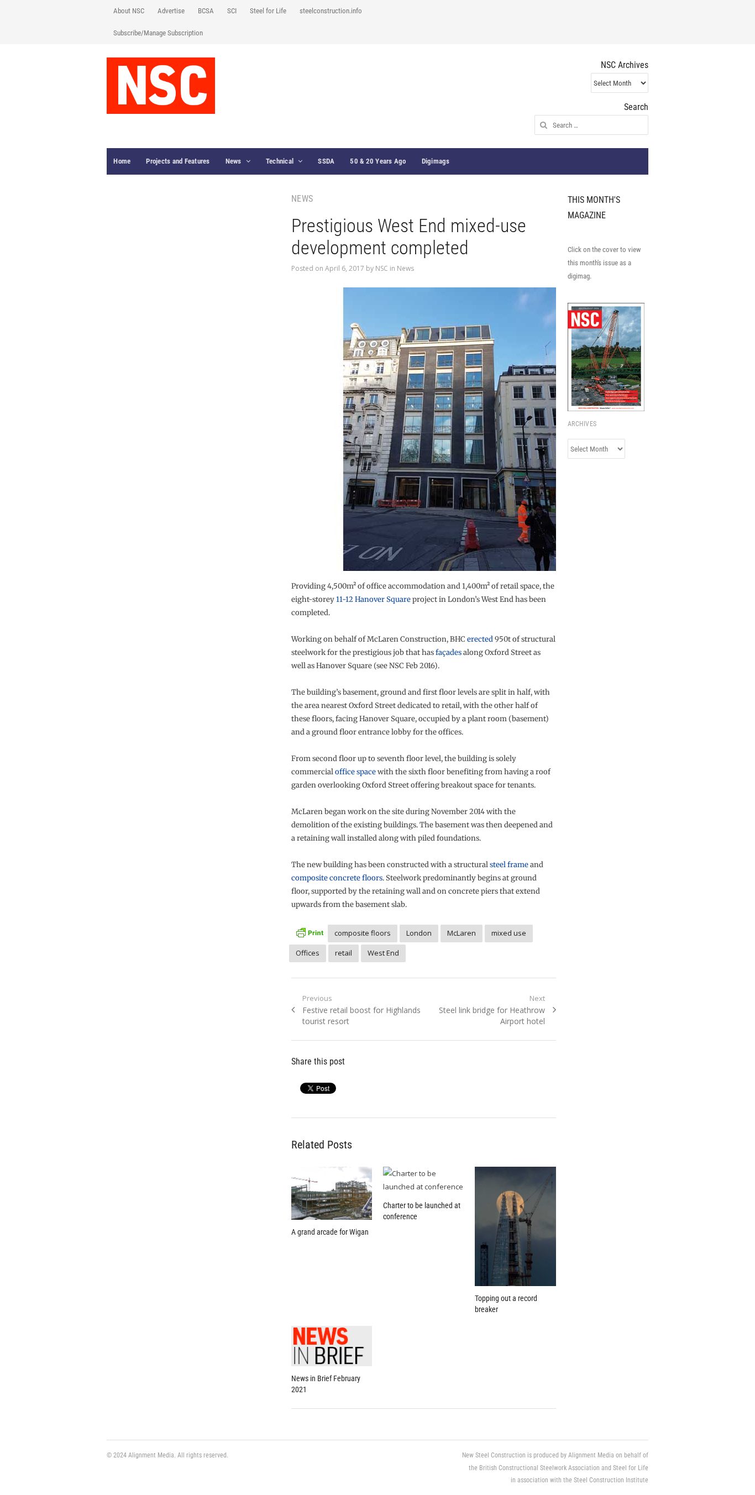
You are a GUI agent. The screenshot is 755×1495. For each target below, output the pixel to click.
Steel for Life (268, 11)
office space (355, 772)
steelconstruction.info (331, 11)
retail (343, 953)
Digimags (436, 161)
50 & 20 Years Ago (378, 161)
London (419, 933)
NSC (381, 268)
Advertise (171, 11)
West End (383, 953)
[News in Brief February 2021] (331, 1346)
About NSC (128, 11)
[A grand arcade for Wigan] (331, 1193)
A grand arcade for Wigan (330, 1232)
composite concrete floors (336, 878)
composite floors (362, 933)
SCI (232, 11)
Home (121, 161)
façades (449, 652)
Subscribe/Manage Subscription (158, 33)
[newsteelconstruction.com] (161, 85)
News (234, 161)
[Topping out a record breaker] (515, 1226)
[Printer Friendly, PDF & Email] (309, 931)
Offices (307, 953)
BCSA (206, 11)
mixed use (508, 933)
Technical (279, 161)
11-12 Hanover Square (373, 599)
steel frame (509, 864)
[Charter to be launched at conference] (423, 1180)
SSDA (326, 161)
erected (480, 639)
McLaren (461, 933)
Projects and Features (177, 161)
